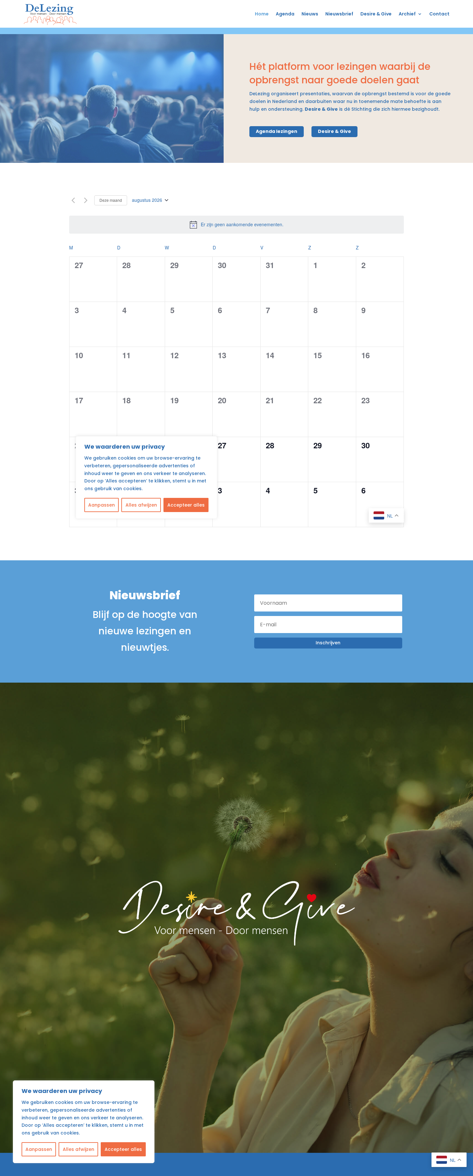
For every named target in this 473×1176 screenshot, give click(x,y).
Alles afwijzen (78, 1149)
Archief (407, 14)
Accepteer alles (123, 1149)
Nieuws (309, 14)
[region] (83, 1121)
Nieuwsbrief (339, 14)
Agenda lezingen (276, 131)
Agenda (285, 14)
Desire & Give (376, 14)
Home (262, 14)
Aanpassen (38, 1149)
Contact (439, 14)
